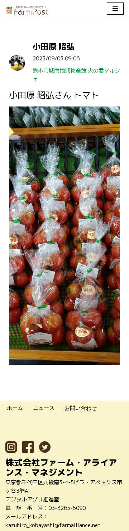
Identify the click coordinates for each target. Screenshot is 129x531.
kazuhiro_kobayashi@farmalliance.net (53, 525)
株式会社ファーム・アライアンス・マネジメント (61, 467)
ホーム (15, 408)
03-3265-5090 (67, 508)
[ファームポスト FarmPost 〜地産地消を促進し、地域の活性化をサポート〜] (26, 10)
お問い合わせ (80, 408)
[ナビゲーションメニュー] (115, 9)
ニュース (43, 408)
